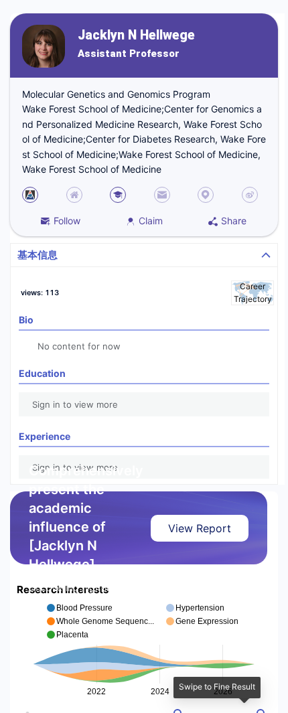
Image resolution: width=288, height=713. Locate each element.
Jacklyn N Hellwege (136, 35)
